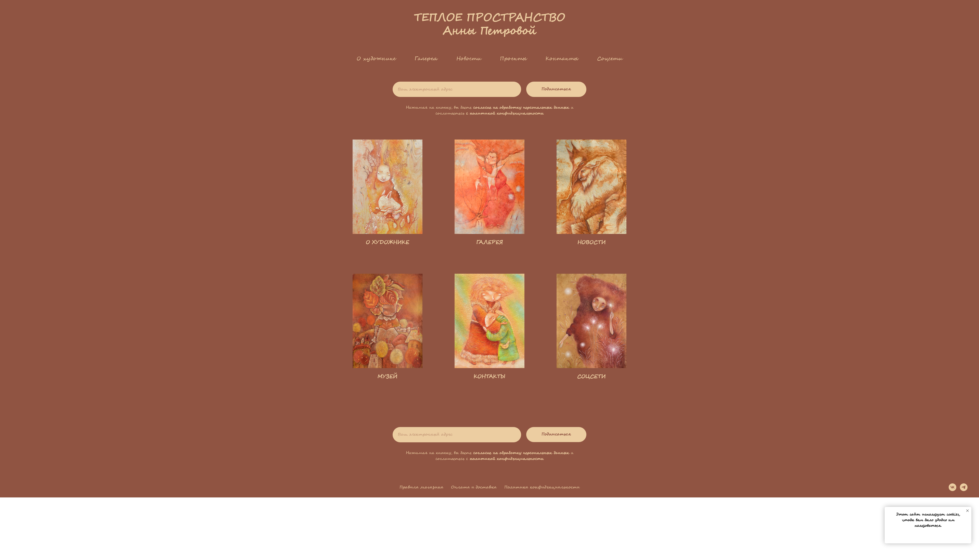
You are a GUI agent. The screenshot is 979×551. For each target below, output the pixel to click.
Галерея (426, 59)
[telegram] (964, 487)
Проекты (513, 59)
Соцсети (610, 59)
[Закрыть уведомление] (967, 510)
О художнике (376, 59)
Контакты (562, 59)
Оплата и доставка (474, 487)
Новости (468, 59)
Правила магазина (421, 487)
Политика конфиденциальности (542, 487)
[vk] (952, 487)
